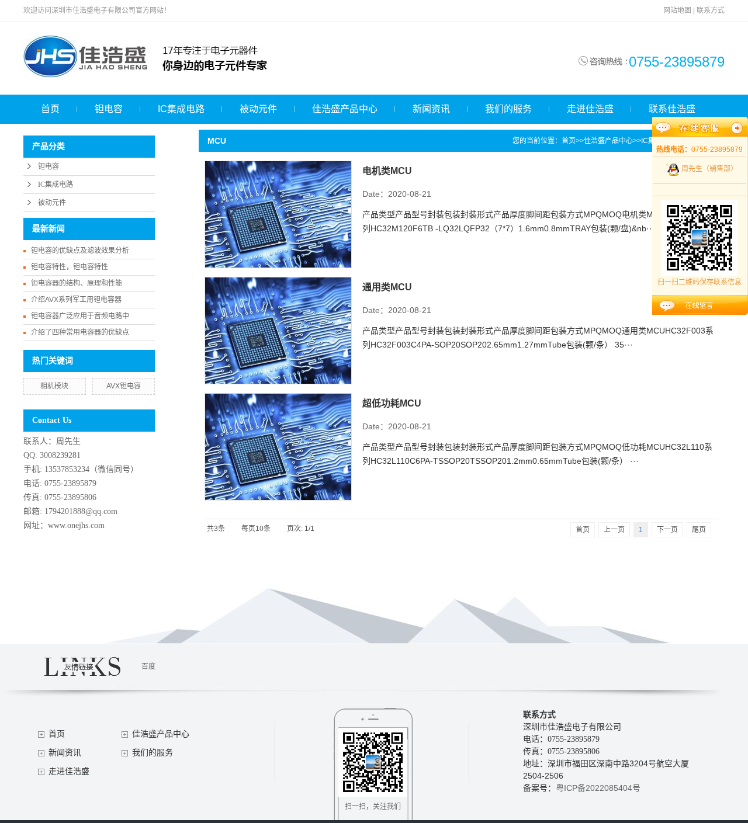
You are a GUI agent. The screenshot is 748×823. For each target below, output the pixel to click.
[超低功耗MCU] (278, 447)
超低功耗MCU (391, 403)
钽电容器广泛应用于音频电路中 (80, 316)
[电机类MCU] (278, 214)
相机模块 (54, 386)
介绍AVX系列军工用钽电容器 (76, 300)
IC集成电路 (181, 109)
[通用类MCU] (278, 330)
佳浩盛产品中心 (345, 109)
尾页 (699, 530)
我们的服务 (508, 109)
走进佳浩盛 (590, 109)
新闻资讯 (431, 109)
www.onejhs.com (76, 525)
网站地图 (677, 10)
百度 (148, 666)
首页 (50, 109)
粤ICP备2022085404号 (598, 788)
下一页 (667, 530)
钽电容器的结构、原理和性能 (76, 283)
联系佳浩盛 (672, 109)
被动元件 (258, 109)
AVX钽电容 (123, 386)
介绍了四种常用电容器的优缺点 (80, 332)
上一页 (614, 530)
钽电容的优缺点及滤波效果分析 (80, 250)
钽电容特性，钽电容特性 (69, 267)
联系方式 (711, 10)
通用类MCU (387, 287)
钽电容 (109, 109)
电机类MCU (387, 171)
